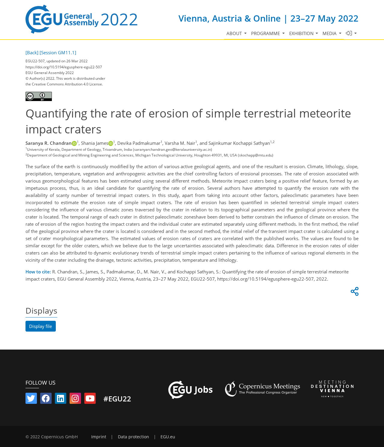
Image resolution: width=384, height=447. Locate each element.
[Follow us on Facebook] (46, 400)
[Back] (32, 52)
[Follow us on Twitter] (31, 400)
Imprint (98, 437)
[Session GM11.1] (58, 52)
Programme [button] (266, 33)
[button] (351, 33)
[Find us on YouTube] (90, 400)
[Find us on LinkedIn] (60, 400)
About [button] (234, 33)
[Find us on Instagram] (75, 400)
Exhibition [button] (302, 33)
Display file (40, 326)
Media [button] (330, 33)
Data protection (133, 437)
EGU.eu (167, 437)
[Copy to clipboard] (354, 293)
